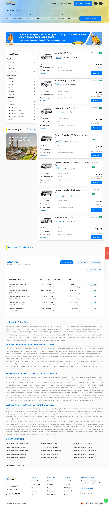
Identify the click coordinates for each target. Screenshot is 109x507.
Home (9, 10)
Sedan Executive (14, 71)
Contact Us (51, 494)
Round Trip (67, 487)
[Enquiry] (107, 253)
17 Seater (11, 91)
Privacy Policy (35, 484)
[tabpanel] (54, 295)
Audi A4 (11, 120)
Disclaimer (34, 491)
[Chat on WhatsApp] (106, 500)
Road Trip (50, 484)
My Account (51, 491)
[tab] (66, 262)
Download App (65, 3)
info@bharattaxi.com (12, 489)
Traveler (11, 68)
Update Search (90, 19)
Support (33, 494)
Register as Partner (83, 3)
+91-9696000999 (12, 486)
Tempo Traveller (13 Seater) (16, 110)
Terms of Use (35, 481)
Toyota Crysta (13, 107)
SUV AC (11, 65)
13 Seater (11, 88)
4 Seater (11, 78)
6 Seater (11, 85)
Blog (54, 3)
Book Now (96, 73)
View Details (43, 73)
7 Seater (11, 81)
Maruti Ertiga (12, 104)
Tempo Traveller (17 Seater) (16, 113)
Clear (33, 54)
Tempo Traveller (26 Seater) (16, 116)
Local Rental (68, 481)
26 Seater (12, 94)
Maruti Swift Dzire (14, 101)
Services (50, 481)
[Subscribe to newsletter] (101, 493)
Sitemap (66, 494)
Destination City (34, 15)
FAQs (32, 487)
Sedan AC (12, 62)
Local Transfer (68, 491)
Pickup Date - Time (59, 15)
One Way (67, 484)
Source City (9, 15)
